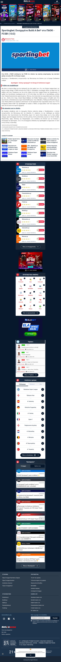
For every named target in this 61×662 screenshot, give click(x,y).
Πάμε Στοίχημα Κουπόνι (8, 580)
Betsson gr (25, 236)
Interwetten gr (25, 228)
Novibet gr (25, 176)
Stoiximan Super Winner (13, 153)
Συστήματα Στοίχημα (36, 591)
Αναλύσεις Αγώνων (7, 583)
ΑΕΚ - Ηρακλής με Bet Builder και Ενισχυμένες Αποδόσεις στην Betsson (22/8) (32, 147)
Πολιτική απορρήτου (7, 630)
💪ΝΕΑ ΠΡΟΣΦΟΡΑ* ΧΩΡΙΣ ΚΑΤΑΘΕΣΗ (27, 528)
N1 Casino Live (34, 610)
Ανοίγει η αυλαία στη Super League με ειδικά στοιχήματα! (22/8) (53, 140)
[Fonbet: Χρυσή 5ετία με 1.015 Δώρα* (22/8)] (4, 141)
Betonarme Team (9, 39)
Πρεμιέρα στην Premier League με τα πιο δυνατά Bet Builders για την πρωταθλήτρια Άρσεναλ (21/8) (52, 154)
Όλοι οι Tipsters (29, 375)
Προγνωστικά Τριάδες (36, 583)
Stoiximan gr (25, 167)
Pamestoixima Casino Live (37, 605)
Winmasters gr (26, 219)
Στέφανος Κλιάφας (21, 364)
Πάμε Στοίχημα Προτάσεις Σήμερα (11, 577)
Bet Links (4, 632)
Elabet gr (4, 602)
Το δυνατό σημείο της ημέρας (38, 580)
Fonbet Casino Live (35, 608)
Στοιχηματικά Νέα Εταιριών (30, 27)
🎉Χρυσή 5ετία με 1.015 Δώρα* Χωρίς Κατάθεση (30, 519)
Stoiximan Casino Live (36, 597)
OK (30, 655)
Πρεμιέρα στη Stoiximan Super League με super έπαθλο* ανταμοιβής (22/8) (14, 147)
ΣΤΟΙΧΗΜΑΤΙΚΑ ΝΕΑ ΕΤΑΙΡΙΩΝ (9, 23)
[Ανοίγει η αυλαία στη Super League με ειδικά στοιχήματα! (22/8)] (43, 141)
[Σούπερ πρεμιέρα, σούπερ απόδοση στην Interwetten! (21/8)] (43, 147)
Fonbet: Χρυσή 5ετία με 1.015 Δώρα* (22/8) (14, 140)
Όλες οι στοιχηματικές (29, 246)
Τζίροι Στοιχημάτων (7, 585)
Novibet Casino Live (36, 600)
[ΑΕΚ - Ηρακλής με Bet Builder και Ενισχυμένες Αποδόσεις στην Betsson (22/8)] (24, 147)
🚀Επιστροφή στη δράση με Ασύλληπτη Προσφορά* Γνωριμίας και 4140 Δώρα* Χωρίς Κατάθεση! (29, 507)
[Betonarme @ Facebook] (9, 618)
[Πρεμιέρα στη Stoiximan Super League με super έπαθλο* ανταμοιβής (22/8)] (5, 147)
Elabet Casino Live (35, 602)
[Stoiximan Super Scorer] (24, 154)
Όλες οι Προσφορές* (29, 566)
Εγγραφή (55, 618)
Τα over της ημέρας (36, 577)
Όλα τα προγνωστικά (29, 313)
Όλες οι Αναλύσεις (29, 455)
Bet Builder (33, 585)
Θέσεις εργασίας (6, 634)
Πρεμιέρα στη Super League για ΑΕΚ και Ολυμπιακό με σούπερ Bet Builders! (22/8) (33, 140)
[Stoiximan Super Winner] (5, 154)
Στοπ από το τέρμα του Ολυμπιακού (30, 362)
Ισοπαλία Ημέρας (35, 588)
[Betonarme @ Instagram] (4, 618)
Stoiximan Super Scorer (32, 153)
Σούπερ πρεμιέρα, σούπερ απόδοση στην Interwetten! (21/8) (52, 147)
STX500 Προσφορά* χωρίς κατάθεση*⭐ (28, 475)
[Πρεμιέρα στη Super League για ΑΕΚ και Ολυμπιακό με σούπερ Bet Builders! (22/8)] (24, 141)
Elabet (23, 184)
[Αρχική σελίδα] (0, 23)
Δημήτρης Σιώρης (20, 349)
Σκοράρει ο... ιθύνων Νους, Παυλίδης (30, 369)
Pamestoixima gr (26, 193)
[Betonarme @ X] (13, 618)
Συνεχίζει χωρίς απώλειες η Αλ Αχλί (30, 347)
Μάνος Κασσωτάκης (21, 356)
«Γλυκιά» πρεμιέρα (26, 354)
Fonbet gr (24, 202)
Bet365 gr (24, 210)
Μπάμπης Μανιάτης (21, 371)
